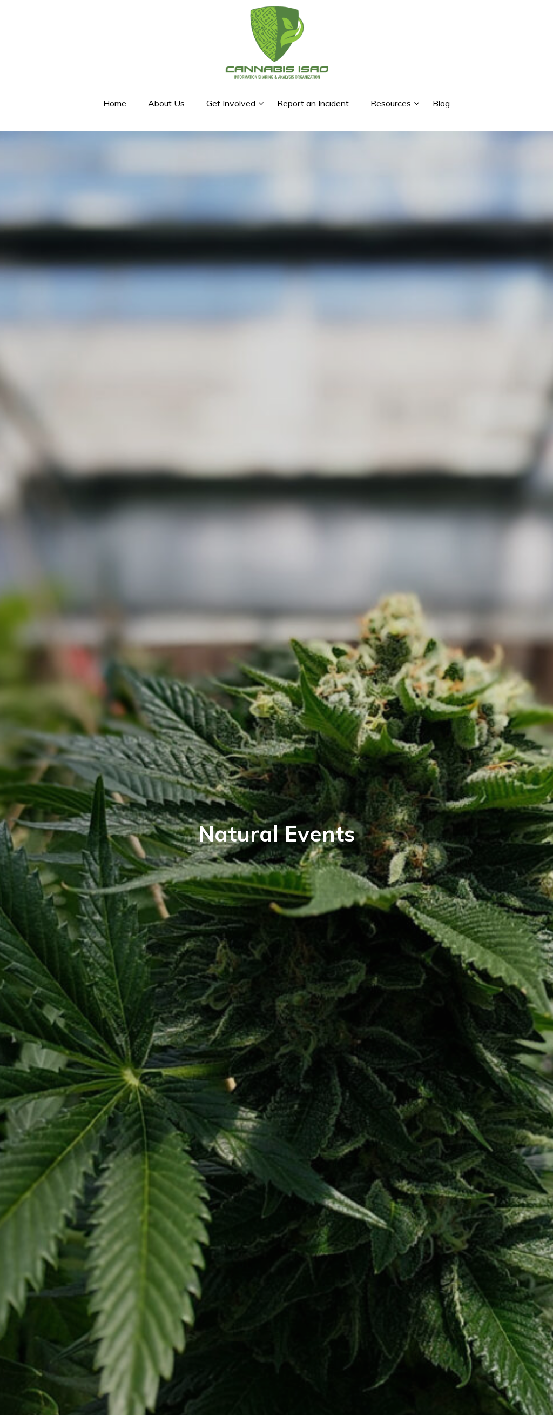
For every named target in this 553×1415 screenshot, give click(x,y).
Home (114, 103)
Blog (441, 103)
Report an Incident (313, 103)
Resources (390, 103)
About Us (166, 103)
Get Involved (230, 103)
